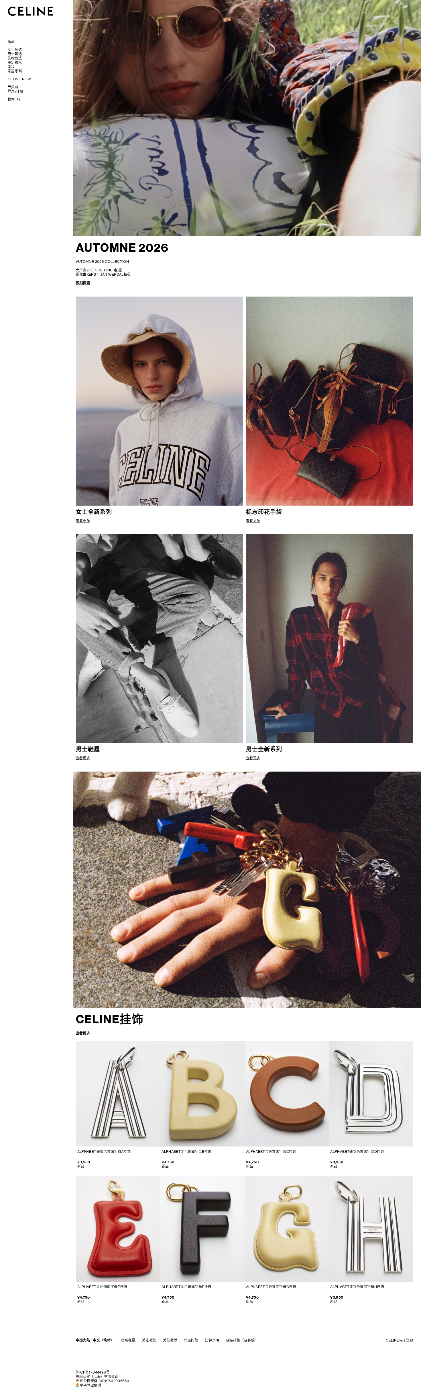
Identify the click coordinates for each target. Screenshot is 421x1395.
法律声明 (212, 1340)
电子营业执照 (90, 1385)
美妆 (11, 67)
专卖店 (13, 87)
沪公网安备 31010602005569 (104, 1381)
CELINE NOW (19, 79)
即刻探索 (83, 283)
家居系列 (15, 71)
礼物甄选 (15, 58)
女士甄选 (15, 49)
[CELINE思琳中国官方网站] (31, 11)
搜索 (11, 99)
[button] (400, 226)
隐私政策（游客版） (242, 1340)
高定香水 (15, 62)
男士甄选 (15, 54)
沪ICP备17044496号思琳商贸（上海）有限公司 (97, 1374)
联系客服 (128, 1340)
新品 (11, 41)
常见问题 (191, 1340)
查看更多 (83, 1033)
